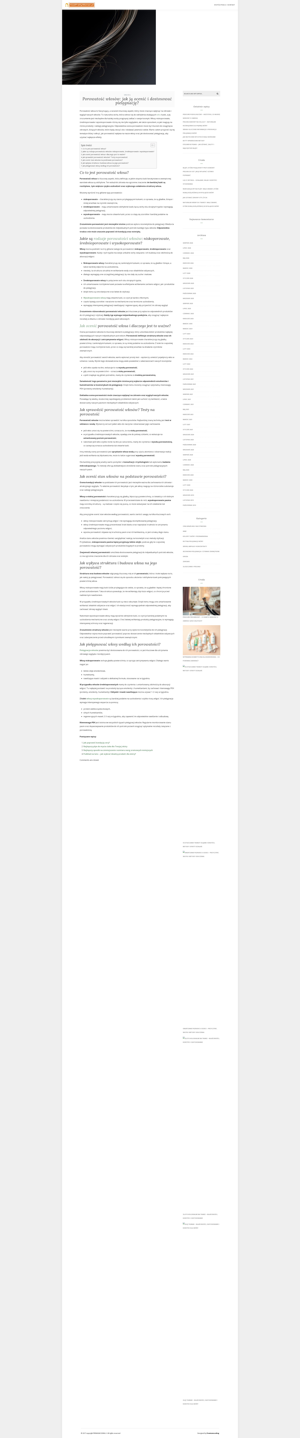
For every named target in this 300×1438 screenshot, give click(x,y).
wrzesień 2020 (188, 450)
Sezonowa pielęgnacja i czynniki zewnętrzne (201, 551)
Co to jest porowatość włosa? (94, 149)
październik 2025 (189, 293)
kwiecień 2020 (188, 475)
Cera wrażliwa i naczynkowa (194, 526)
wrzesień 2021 (188, 389)
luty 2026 (186, 273)
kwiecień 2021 (188, 414)
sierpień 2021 (188, 394)
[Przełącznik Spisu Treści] (151, 145)
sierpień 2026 (188, 243)
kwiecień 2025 (188, 319)
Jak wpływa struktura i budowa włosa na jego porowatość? (106, 163)
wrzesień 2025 (188, 298)
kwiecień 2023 (188, 344)
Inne (184, 531)
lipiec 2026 (187, 248)
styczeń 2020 (188, 490)
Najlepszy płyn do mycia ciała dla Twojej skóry (105, 746)
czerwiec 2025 (188, 314)
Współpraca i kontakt (224, 5)
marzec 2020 (187, 480)
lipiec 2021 (187, 399)
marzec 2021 (187, 419)
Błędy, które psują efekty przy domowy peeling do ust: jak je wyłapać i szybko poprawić (199, 171)
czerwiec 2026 (188, 253)
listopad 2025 (188, 288)
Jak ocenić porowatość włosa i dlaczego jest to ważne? (104, 154)
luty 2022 (186, 364)
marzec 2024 (187, 329)
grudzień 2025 (188, 283)
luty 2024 (186, 334)
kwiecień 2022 (188, 354)
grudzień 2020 (188, 435)
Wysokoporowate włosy (94, 298)
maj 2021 (186, 409)
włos (159, 114)
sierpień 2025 (188, 303)
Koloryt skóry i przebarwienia (195, 536)
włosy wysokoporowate (97, 698)
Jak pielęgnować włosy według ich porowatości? (101, 166)
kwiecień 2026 (188, 263)
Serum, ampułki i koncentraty (195, 546)
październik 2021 (189, 384)
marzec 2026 (187, 268)
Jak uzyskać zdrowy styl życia (195, 198)
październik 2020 (189, 445)
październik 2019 (189, 505)
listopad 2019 (188, 500)
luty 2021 (186, 425)
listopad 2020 (188, 440)
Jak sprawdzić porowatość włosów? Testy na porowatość (105, 157)
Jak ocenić (88, 325)
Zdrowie (186, 562)
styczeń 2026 (188, 278)
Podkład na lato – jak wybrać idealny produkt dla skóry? (109, 754)
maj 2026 (186, 258)
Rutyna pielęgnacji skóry (193, 541)
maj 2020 (186, 470)
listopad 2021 (188, 379)
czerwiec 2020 (188, 465)
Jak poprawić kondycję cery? (96, 742)
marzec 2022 (187, 359)
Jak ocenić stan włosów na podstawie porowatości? (103, 160)
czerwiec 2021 (188, 404)
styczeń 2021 (188, 430)
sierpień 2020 (188, 455)
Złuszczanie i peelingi (191, 567)
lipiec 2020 (187, 460)
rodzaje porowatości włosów (118, 238)
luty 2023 (186, 349)
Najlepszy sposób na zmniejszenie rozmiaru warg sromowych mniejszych (118, 750)
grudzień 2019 (188, 495)
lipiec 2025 (187, 309)
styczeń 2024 (188, 339)
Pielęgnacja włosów (89, 650)
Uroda (127, 95)
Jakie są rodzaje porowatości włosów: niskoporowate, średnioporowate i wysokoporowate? (118, 151)
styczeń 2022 (188, 369)
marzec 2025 (187, 324)
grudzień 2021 (188, 374)
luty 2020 (186, 485)
